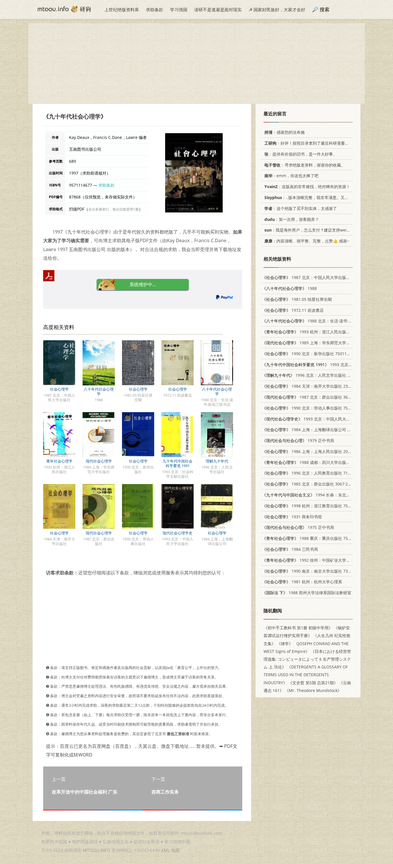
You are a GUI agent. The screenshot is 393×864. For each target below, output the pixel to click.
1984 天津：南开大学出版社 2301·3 (309, 386)
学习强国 (178, 9)
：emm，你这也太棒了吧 (291, 175)
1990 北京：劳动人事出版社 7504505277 (314, 408)
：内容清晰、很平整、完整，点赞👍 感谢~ (306, 241)
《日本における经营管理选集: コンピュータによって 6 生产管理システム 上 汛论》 (307, 659)
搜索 (324, 9)
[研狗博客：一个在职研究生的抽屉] (64, 8)
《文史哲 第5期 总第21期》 (313, 682)
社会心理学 (59, 389)
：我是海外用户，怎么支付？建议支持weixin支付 (312, 230)
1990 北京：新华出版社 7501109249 (310, 353)
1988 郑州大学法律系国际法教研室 (306, 592)
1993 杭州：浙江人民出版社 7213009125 (318, 331)
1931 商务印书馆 (292, 516)
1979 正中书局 (298, 440)
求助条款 (154, 9)
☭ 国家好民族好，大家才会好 (277, 9)
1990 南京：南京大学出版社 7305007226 (314, 571)
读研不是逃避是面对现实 (218, 9)
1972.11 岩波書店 (293, 310)
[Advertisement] (196, 63)
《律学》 (285, 643)
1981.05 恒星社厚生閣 (297, 299)
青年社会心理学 (59, 461)
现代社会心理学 (99, 461)
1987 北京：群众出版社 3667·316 (311, 397)
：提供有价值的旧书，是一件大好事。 (300, 154)
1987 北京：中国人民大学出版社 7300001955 (318, 277)
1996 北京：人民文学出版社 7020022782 (316, 375)
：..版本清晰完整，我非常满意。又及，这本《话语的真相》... (328, 197)
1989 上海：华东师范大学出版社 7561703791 (322, 342)
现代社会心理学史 (177, 533)
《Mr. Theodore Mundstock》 (313, 690)
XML (165, 850)
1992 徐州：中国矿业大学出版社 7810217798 (322, 560)
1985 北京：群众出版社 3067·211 (307, 484)
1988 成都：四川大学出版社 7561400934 (318, 462)
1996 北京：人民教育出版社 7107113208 (314, 473)
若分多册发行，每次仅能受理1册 (113, 209)
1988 (289, 288)
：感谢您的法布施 (284, 132)
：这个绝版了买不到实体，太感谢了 (300, 208)
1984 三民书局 (290, 549)
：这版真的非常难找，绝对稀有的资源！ (307, 186)
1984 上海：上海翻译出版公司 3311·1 (311, 429)
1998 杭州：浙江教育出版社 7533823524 (314, 506)
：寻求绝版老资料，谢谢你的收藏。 (304, 165)
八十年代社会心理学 (99, 391)
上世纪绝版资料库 (121, 9)
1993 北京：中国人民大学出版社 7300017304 (324, 419)
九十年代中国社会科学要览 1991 (177, 463)
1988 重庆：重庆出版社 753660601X (314, 538)
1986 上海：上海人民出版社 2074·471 (311, 451)
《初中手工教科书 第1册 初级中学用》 (298, 627)
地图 (175, 850)
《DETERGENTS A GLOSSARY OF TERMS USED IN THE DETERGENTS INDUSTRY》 (306, 674)
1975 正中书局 (298, 527)
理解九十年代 (217, 461)
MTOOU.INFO (96, 850)
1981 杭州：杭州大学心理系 (302, 581)
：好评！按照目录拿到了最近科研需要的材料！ (312, 143)
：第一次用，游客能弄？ (291, 219)
